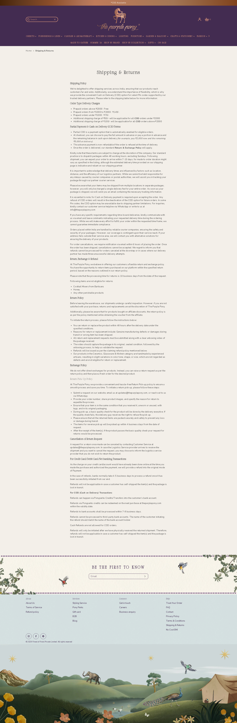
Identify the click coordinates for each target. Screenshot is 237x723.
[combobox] (43, 19)
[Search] (30, 19)
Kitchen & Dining (105, 36)
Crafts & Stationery (182, 36)
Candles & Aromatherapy (78, 36)
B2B (75, 616)
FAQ (168, 607)
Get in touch (124, 603)
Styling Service (80, 603)
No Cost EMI (172, 629)
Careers (123, 607)
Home (29, 50)
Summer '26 (96, 43)
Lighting (123, 36)
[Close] (55, 19)
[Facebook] (36, 636)
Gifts (151, 43)
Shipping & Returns (175, 625)
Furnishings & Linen (49, 36)
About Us (30, 603)
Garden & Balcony (156, 36)
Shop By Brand (112, 43)
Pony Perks (78, 607)
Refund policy (32, 612)
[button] (207, 19)
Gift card (77, 612)
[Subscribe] (144, 576)
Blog (75, 620)
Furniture (136, 36)
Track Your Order (174, 603)
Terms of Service (34, 607)
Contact (169, 612)
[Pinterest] (43, 636)
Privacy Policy (172, 616)
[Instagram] (28, 636)
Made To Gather (79, 43)
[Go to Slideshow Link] (118, 683)
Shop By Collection (133, 43)
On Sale (162, 43)
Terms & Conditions (175, 620)
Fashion (201, 36)
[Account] (199, 19)
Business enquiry (127, 612)
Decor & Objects (25, 36)
